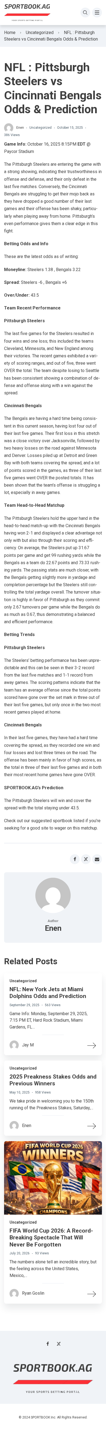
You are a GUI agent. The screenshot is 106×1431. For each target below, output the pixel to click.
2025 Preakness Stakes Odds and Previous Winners (53, 1080)
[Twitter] (59, 1344)
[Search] (85, 12)
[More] (91, 1045)
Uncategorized (40, 32)
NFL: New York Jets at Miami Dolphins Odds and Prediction (48, 992)
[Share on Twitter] (86, 859)
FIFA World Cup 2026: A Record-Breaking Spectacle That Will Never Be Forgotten (51, 1237)
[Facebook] (47, 1344)
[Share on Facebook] (75, 859)
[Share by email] (97, 859)
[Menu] (97, 12)
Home (9, 32)
